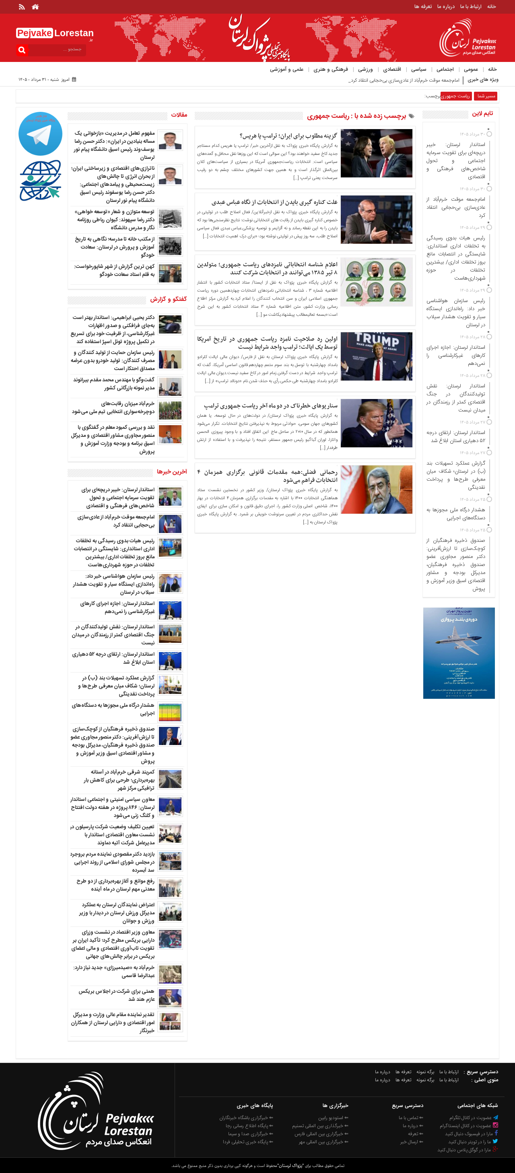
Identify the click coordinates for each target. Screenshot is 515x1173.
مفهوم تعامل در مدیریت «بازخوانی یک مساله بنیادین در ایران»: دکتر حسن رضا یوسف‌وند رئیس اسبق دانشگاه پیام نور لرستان (114, 145)
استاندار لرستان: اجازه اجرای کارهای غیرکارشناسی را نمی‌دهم (117, 607)
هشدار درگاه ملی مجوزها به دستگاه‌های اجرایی (113, 709)
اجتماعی (445, 69)
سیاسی (418, 69)
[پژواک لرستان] (95, 1152)
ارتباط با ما (471, 6)
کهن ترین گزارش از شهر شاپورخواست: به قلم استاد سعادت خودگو (114, 270)
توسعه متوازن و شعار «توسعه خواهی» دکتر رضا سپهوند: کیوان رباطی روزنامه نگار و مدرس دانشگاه (114, 220)
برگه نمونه (425, 1072)
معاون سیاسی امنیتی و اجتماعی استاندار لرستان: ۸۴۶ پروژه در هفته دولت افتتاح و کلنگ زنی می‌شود (112, 807)
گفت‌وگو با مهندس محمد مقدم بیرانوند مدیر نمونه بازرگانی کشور (113, 384)
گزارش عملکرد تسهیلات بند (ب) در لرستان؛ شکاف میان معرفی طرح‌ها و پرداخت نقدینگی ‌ (116, 686)
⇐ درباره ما (413, 1126)
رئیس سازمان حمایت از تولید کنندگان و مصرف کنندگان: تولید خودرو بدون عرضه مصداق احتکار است (112, 360)
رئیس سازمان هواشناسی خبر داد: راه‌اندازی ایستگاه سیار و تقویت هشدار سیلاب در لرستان (113, 584)
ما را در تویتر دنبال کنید (470, 1142)
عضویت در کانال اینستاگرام (466, 1126)
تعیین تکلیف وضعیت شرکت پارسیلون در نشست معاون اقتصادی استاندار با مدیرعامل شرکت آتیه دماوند (112, 835)
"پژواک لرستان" (290, 1165)
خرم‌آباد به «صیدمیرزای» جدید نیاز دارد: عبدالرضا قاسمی (113, 971)
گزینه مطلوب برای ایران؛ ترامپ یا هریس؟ (289, 136)
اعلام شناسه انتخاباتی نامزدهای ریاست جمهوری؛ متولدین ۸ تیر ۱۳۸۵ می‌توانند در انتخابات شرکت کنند (267, 268)
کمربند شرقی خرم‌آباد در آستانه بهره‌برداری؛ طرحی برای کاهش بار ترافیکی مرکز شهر (119, 780)
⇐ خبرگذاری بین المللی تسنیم (320, 1126)
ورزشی (365, 69)
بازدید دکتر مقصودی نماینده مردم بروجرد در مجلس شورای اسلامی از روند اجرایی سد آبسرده (112, 862)
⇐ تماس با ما (411, 1118)
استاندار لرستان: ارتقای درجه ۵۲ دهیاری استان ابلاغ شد (113, 658)
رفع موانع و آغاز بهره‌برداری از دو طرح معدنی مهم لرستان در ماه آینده (115, 885)
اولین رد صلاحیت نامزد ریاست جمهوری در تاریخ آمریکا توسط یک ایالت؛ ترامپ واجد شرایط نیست (267, 343)
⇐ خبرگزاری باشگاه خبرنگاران (246, 1118)
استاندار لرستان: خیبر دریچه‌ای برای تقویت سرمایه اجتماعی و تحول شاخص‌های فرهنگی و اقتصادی (117, 498)
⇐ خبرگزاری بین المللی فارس (321, 1134)
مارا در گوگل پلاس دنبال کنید (464, 1150)
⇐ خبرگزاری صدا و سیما (250, 1134)
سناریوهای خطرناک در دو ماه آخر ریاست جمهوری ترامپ (271, 406)
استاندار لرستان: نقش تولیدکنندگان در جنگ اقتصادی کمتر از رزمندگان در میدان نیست (113, 635)
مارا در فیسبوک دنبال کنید (469, 1134)
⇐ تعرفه (415, 1134)
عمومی (471, 69)
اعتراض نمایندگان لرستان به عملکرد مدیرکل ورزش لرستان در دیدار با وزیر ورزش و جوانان (116, 913)
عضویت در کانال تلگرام (471, 1118)
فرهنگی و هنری (330, 69)
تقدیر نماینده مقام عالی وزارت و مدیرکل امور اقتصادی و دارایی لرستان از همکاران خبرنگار (112, 1022)
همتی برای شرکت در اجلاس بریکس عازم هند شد (116, 995)
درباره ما (446, 6)
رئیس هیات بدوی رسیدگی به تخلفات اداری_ (417, 80)
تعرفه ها (423, 6)
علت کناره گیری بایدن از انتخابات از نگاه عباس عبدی (275, 202)
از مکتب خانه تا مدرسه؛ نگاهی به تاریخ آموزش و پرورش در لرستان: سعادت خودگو (114, 247)
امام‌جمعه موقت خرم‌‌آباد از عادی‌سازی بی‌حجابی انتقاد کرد (115, 521)
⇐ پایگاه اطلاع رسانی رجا (249, 1126)
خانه (491, 6)
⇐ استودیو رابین (333, 1118)
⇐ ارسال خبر (411, 1142)
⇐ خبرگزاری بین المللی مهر (323, 1142)
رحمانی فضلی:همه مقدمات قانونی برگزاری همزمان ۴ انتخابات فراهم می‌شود (267, 476)
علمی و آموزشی (286, 69)
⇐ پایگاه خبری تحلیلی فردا (248, 1142)
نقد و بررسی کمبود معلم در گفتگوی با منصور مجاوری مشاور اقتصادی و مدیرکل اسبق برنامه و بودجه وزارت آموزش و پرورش (112, 439)
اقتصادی (392, 69)
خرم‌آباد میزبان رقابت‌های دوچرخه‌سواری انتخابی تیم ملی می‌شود (113, 407)
